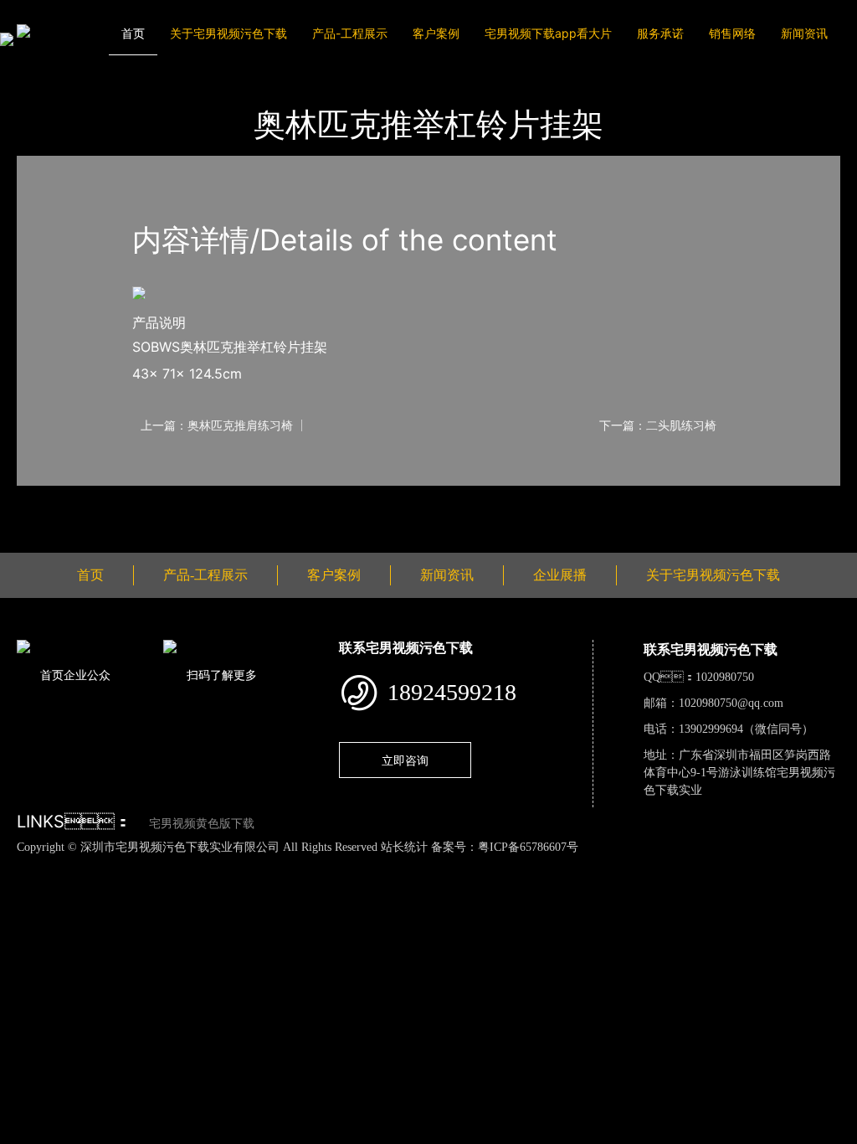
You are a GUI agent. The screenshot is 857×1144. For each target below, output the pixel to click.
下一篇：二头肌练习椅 (657, 425)
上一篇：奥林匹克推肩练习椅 (217, 425)
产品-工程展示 (349, 33)
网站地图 (25, 864)
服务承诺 (660, 33)
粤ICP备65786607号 (528, 847)
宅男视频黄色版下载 (201, 823)
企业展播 (560, 575)
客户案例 (436, 33)
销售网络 (732, 33)
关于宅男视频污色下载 (228, 33)
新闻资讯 (804, 33)
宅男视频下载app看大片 (548, 33)
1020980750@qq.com (731, 703)
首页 (133, 33)
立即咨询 (405, 760)
